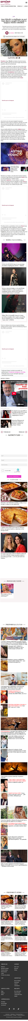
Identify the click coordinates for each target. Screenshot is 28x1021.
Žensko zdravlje (4, 970)
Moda (2, 994)
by (11, 33)
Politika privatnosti (21, 1015)
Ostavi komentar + (14, 476)
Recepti (17, 988)
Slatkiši (2, 951)
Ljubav (26, 6)
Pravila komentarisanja (8, 1015)
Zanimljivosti (17, 985)
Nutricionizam (4, 971)
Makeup (2, 992)
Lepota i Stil (5, 988)
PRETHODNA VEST (5, 408)
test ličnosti (3, 1005)
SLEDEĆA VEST (23, 408)
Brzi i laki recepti (17, 991)
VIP (14, 16)
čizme (23, 177)
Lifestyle (17, 978)
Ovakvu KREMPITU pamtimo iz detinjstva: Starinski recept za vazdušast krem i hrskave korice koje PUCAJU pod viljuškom (6, 954)
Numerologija (4, 1003)
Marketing (13, 1014)
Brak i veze (16, 966)
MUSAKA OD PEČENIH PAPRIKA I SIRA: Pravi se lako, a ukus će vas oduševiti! (14, 503)
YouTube (23, 372)
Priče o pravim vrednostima (8, 6)
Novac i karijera (17, 980)
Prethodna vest (7, 431)
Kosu (24, 181)
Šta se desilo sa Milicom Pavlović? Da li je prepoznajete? (6, 595)
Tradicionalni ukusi (5, 501)
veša (25, 67)
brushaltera (11, 72)
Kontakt (14, 1015)
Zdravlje (19, 6)
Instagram (17, 372)
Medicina (2, 935)
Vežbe (2, 973)
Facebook (11, 372)
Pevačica (3, 61)
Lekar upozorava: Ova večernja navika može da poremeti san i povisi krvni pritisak (7, 938)
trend (21, 77)
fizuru (22, 226)
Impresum (7, 1014)
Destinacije (16, 982)
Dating (15, 970)
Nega (2, 991)
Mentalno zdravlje (5, 968)
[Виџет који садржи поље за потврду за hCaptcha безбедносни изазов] (10, 470)
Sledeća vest (21, 431)
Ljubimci (16, 983)
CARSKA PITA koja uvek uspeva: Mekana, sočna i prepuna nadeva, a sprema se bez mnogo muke (12, 529)
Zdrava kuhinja (17, 992)
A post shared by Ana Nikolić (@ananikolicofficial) (14, 117)
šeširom (9, 180)
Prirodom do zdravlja (5, 975)
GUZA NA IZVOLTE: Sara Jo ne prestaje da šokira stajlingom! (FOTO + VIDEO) (13, 264)
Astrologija (5, 999)
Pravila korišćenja (19, 1014)
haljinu (19, 129)
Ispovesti (16, 968)
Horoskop (3, 552)
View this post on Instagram (8, 100)
